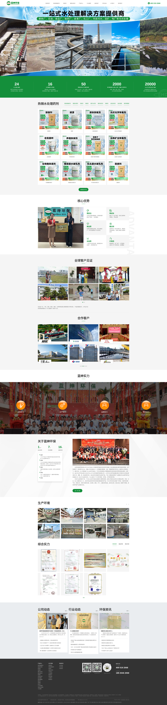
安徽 (71, 702)
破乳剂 (39, 681)
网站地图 (123, 699)
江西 (76, 702)
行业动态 (61, 666)
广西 (90, 702)
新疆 (116, 702)
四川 (97, 702)
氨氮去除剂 (72, 3)
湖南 (86, 702)
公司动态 (61, 665)
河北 (48, 702)
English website (117, 699)
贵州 (100, 702)
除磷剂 (106, 103)
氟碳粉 (96, 694)
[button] (81, 74)
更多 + (66, 610)
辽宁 (56, 702)
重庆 (95, 702)
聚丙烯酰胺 (126, 103)
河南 (81, 702)
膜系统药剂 (100, 103)
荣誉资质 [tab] (114, 544)
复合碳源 (120, 103)
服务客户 (97, 3)
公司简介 (112, 3)
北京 (44, 702)
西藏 (104, 702)
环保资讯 (61, 668)
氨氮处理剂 (75, 103)
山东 (78, 702)
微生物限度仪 (55, 694)
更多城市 (119, 702)
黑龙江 (61, 702)
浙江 (69, 702)
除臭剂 (64, 3)
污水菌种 (39, 688)
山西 (51, 702)
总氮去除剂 (113, 103)
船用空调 (109, 694)
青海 (111, 702)
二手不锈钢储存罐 (45, 694)
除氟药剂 (113, 694)
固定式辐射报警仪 (61, 694)
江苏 (67, 702)
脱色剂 (39, 684)
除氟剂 (86, 103)
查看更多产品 (83, 189)
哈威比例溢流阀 (100, 694)
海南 (93, 702)
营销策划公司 (71, 694)
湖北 (83, 702)
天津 (46, 702)
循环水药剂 (93, 103)
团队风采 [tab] (127, 544)
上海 (64, 702)
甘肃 (109, 702)
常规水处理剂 (40, 687)
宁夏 (114, 702)
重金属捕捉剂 (56, 3)
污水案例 (89, 3)
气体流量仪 (67, 694)
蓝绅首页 (48, 3)
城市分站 (127, 699)
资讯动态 (104, 3)
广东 (88, 702)
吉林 (59, 702)
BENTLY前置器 (118, 694)
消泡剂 (39, 682)
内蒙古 (53, 702)
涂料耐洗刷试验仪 (86, 694)
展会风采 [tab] (121, 544)
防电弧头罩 (50, 694)
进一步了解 (77, 490)
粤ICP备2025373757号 (82, 699)
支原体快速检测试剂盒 (78, 694)
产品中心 (81, 3)
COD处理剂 (40, 685)
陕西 (107, 702)
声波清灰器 (106, 694)
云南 (102, 702)
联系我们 (120, 3)
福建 (74, 702)
